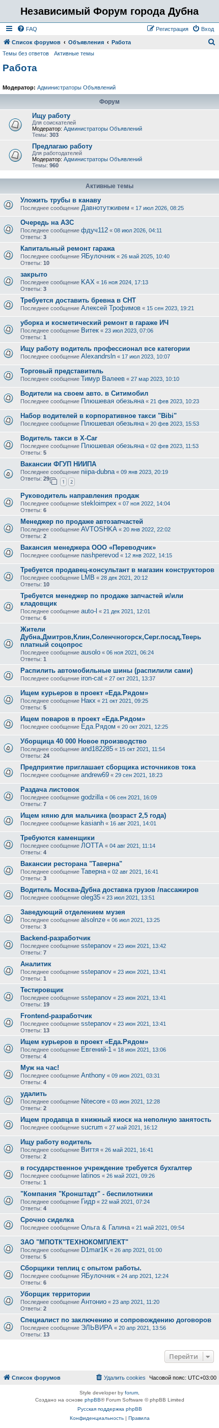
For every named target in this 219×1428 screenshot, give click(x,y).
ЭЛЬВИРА (97, 1327)
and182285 (97, 749)
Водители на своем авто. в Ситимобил (84, 393)
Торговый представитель (61, 371)
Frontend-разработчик (56, 1016)
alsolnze (93, 920)
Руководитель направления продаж (79, 495)
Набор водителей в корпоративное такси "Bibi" (98, 416)
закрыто (33, 274)
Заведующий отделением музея (72, 912)
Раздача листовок (49, 789)
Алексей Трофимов (111, 308)
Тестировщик (42, 990)
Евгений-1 (96, 1049)
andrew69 (95, 775)
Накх (88, 700)
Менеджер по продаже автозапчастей (81, 521)
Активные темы (74, 53)
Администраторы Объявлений (76, 87)
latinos (90, 1175)
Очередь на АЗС (47, 222)
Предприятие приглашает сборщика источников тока (108, 767)
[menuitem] (27, 29)
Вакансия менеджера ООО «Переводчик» (88, 547)
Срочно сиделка (47, 1220)
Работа (20, 68)
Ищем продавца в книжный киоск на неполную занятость (115, 1119)
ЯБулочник (98, 256)
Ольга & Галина (105, 1227)
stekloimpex (99, 503)
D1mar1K (94, 1250)
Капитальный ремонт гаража (67, 248)
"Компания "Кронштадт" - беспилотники (86, 1194)
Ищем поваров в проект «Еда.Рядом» (82, 719)
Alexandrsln (98, 356)
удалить (33, 1093)
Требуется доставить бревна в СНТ (78, 300)
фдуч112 (94, 230)
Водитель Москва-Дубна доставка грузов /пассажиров (109, 890)
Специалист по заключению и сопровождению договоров (115, 1320)
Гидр (88, 1201)
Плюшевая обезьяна (112, 401)
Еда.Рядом (98, 726)
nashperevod (100, 555)
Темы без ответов (26, 53)
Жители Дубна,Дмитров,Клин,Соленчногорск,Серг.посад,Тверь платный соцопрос (110, 637)
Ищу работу (51, 116)
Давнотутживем (105, 208)
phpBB (93, 1400)
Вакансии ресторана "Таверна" (71, 864)
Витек (90, 330)
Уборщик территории (55, 1294)
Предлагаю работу (62, 146)
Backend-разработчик (55, 938)
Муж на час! (39, 1068)
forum (131, 1392)
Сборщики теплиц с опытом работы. (81, 1268)
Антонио (93, 1301)
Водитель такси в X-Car (58, 438)
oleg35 (90, 897)
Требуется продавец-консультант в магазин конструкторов (117, 570)
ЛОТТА (92, 845)
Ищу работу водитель (56, 1142)
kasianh (92, 823)
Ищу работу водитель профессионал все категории (105, 348)
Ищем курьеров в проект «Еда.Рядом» (84, 693)
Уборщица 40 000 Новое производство (83, 741)
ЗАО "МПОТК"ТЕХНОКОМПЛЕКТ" (74, 1242)
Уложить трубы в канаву (60, 200)
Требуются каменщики (57, 838)
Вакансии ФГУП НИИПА (58, 464)
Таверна (93, 871)
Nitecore (93, 1101)
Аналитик (35, 964)
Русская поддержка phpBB (109, 1409)
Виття (90, 1149)
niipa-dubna (98, 471)
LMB (88, 577)
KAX (88, 282)
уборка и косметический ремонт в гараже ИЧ (94, 322)
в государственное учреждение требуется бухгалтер (106, 1168)
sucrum (92, 1127)
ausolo (90, 652)
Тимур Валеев (103, 378)
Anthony (93, 1075)
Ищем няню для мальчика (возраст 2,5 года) (93, 815)
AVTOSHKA (99, 529)
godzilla (92, 797)
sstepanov (96, 945)
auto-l (89, 611)
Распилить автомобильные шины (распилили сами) (106, 670)
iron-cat (92, 678)
